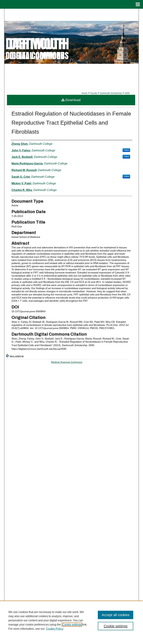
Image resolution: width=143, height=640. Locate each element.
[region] (71, 620)
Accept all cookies (115, 615)
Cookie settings (71, 624)
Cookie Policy (54, 628)
